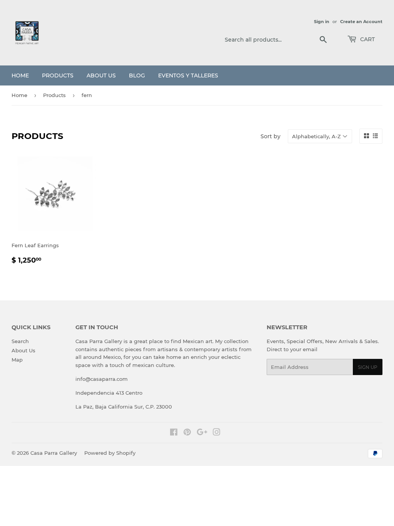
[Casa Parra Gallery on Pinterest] (187, 433)
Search (20, 341)
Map (17, 360)
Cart (367, 39)
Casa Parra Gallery (53, 453)
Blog (137, 75)
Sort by (270, 136)
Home (20, 75)
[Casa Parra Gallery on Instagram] (216, 433)
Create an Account (361, 21)
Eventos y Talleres (188, 75)
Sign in (321, 21)
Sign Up (367, 367)
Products (57, 75)
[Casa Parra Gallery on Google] (202, 433)
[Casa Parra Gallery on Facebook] (174, 433)
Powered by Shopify (109, 453)
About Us (101, 75)
